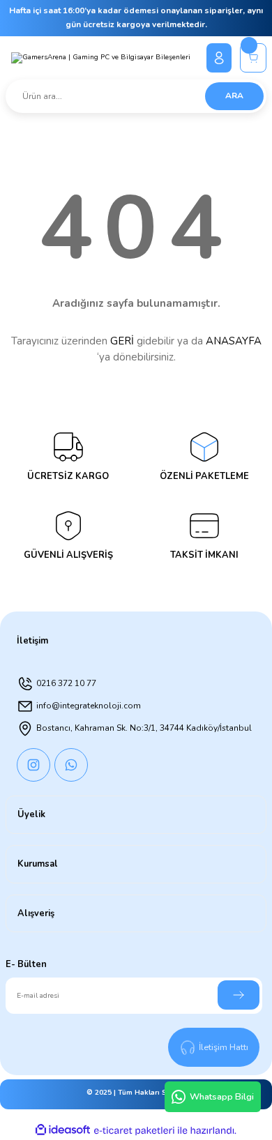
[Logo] (100, 57)
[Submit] (238, 995)
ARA (234, 95)
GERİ (122, 341)
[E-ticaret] (134, 1130)
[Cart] (253, 58)
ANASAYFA (234, 341)
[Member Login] (219, 58)
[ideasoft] (63, 1130)
